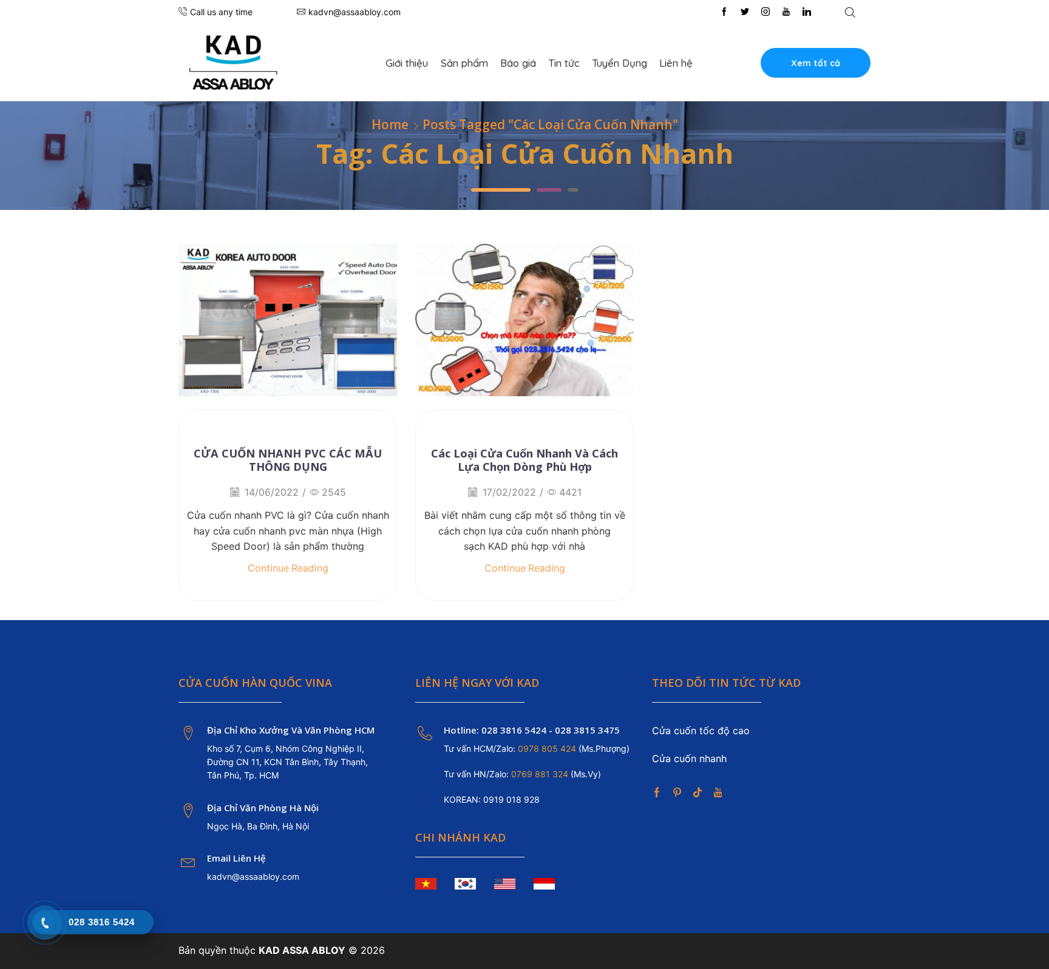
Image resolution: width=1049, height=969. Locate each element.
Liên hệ (676, 62)
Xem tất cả (815, 63)
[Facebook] (724, 12)
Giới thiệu (406, 62)
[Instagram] (765, 12)
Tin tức (564, 62)
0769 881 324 (541, 774)
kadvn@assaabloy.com (253, 876)
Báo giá (518, 62)
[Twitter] (745, 12)
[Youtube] (786, 12)
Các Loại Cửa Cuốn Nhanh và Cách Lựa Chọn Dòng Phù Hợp (524, 460)
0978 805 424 (545, 748)
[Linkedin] (807, 12)
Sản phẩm (464, 62)
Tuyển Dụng (619, 62)
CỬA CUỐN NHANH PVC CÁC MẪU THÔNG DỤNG (288, 460)
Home (390, 124)
